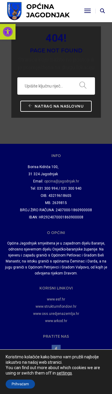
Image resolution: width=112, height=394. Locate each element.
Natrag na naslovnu (59, 106)
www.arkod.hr (56, 321)
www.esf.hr (56, 299)
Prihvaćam (20, 384)
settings (64, 373)
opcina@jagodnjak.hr (61, 181)
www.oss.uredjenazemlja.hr (56, 314)
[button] (8, 32)
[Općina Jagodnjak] (38, 10)
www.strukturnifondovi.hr (56, 306)
